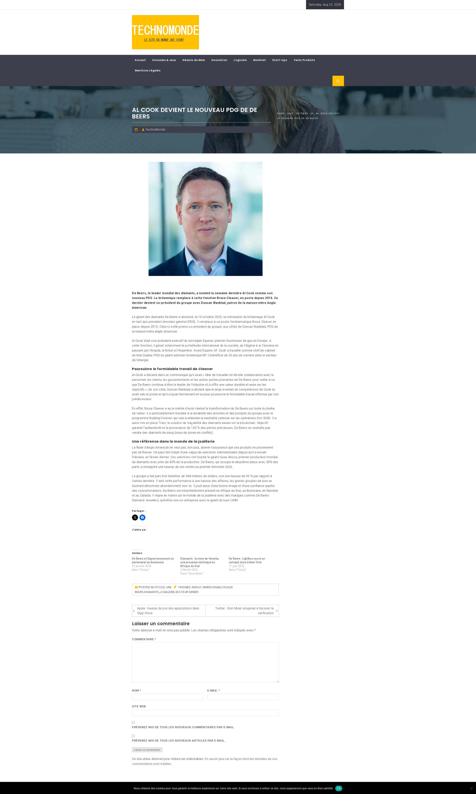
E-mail (213, 690)
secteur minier (187, 592)
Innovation (219, 60)
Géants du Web (193, 60)
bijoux (223, 587)
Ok (338, 788)
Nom (136, 690)
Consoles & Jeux (164, 60)
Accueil (140, 60)
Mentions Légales (148, 70)
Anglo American (204, 587)
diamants (151, 592)
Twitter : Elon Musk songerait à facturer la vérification (244, 611)
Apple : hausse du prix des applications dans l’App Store (168, 611)
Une (169, 587)
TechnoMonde (155, 129)
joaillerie (167, 592)
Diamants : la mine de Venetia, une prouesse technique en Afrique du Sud (199, 562)
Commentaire (144, 639)
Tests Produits (304, 60)
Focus (160, 587)
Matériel (259, 60)
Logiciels (240, 60)
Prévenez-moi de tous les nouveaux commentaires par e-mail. (183, 727)
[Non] (471, 788)
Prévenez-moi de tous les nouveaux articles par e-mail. (178, 740)
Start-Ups (279, 60)
